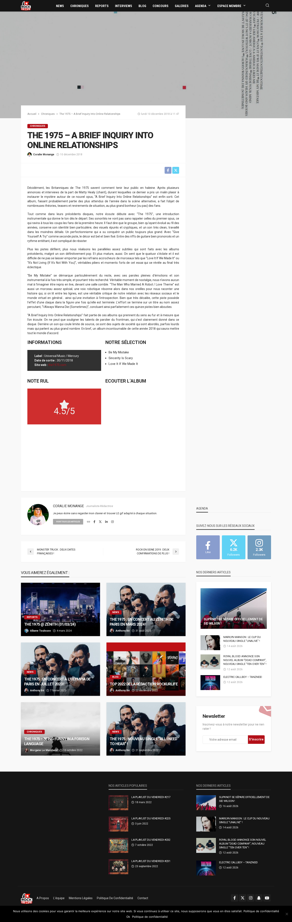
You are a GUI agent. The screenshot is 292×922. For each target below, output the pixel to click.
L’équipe (59, 898)
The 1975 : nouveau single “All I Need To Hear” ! (143, 741)
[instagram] (112, 522)
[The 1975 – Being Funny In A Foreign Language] (60, 729)
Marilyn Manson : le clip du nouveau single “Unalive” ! (242, 638)
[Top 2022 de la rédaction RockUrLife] (146, 669)
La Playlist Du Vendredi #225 (150, 818)
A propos (43, 898)
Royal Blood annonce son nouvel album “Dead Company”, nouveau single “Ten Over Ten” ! (244, 660)
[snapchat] (259, 898)
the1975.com (57, 365)
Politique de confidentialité (115, 898)
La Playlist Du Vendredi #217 (150, 797)
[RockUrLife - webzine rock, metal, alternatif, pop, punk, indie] (26, 5)
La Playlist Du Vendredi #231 (150, 861)
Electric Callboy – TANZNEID (242, 677)
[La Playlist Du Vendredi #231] (118, 866)
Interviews (123, 6)
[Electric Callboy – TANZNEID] (210, 682)
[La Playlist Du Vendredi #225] (118, 824)
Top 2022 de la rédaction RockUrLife (144, 684)
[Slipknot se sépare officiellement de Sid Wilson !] (234, 608)
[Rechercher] (267, 5)
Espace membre (229, 6)
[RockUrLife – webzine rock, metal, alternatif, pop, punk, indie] (26, 898)
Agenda (200, 6)
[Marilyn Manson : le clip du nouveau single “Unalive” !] (210, 642)
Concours (160, 6)
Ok (128, 916)
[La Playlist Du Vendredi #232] (118, 845)
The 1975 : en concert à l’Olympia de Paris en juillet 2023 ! (57, 681)
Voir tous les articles (68, 522)
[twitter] (100, 522)
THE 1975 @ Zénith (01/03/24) (50, 624)
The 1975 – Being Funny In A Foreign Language (56, 741)
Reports (102, 6)
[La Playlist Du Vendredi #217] (118, 802)
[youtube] (267, 898)
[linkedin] (106, 522)
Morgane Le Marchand (44, 750)
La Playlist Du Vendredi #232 (150, 839)
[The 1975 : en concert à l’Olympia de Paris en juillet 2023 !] (60, 669)
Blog (142, 6)
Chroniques (79, 6)
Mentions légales (81, 898)
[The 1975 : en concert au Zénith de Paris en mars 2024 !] (146, 609)
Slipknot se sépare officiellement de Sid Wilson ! (233, 621)
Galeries (182, 6)
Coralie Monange (43, 154)
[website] (88, 522)
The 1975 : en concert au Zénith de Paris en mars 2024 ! (142, 621)
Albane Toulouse (40, 630)
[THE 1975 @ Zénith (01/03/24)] (60, 609)
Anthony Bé (122, 630)
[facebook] (94, 522)
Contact (142, 898)
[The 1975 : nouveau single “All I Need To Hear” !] (146, 729)
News (60, 6)
